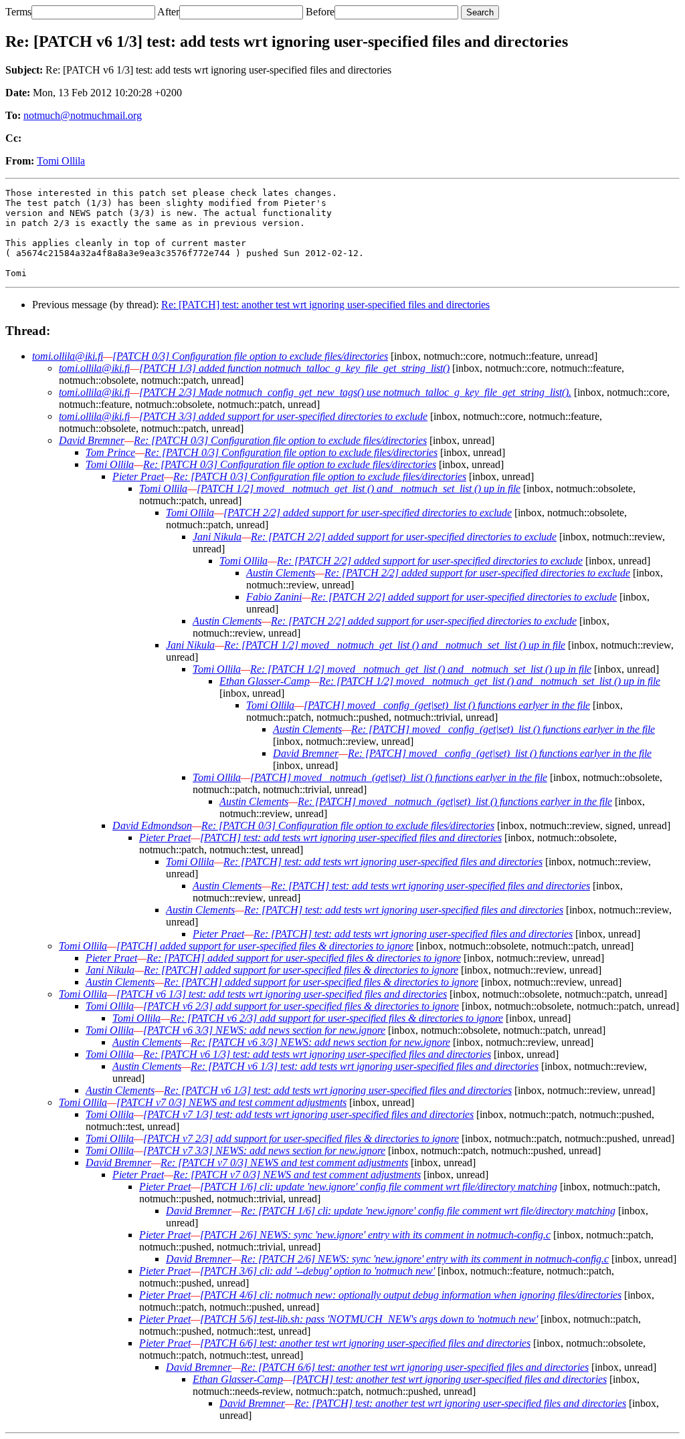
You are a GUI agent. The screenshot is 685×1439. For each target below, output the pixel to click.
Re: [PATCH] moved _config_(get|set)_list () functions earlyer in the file (503, 729)
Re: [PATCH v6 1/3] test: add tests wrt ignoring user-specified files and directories (317, 1054)
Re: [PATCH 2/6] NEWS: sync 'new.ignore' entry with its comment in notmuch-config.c (425, 1258)
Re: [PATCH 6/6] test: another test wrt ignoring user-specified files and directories (415, 1367)
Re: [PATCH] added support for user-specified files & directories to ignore (303, 958)
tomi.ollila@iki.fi (67, 356)
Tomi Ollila (61, 161)
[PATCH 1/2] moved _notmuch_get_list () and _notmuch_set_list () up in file (358, 488)
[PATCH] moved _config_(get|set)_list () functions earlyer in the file (447, 705)
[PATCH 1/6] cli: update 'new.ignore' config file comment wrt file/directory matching (378, 1186)
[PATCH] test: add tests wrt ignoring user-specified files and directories (351, 837)
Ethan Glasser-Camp (264, 681)
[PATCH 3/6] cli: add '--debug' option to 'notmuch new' (317, 1271)
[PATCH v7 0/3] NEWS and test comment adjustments (231, 1102)
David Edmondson (152, 825)
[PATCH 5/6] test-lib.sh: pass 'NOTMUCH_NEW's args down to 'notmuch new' (369, 1319)
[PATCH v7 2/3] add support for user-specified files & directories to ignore (301, 1138)
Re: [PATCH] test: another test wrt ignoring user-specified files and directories (325, 304)
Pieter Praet (138, 476)
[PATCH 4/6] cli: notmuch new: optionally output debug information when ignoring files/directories (410, 1295)
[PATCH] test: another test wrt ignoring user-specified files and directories (449, 1379)
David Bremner (91, 440)
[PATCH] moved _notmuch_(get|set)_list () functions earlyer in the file (398, 777)
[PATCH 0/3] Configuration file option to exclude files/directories (250, 356)
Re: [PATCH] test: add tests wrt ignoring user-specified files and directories (383, 861)
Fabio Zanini (274, 596)
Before (320, 11)
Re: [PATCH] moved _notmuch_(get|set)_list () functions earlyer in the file (455, 801)
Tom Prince (110, 452)
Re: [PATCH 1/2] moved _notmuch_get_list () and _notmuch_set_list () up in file (394, 645)
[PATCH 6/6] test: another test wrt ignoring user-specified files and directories (365, 1343)
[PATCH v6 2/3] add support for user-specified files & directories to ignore (301, 1006)
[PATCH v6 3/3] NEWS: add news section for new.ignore (264, 1030)
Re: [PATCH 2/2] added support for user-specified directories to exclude (404, 536)
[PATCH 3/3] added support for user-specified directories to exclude (283, 416)
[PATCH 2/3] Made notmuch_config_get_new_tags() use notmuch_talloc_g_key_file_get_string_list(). (355, 392)
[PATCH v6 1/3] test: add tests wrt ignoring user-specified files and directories (281, 994)
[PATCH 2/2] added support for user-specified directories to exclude (367, 512)
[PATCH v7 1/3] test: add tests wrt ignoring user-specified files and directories (308, 1114)
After (168, 11)
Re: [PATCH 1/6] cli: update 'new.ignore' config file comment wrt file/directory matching (428, 1210)
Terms (18, 11)
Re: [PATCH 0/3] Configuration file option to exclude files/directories (280, 440)
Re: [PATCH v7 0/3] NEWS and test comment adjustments (284, 1162)
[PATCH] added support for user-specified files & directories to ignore (264, 946)
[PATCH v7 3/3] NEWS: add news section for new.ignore (264, 1150)
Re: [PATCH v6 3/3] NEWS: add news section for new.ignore (320, 1042)
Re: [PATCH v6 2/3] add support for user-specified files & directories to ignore (336, 1018)
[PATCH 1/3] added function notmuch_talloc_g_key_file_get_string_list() (294, 368)
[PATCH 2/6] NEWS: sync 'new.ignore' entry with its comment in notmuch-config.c (375, 1234)
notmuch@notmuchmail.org (82, 115)
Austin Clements (280, 572)
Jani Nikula (217, 536)
